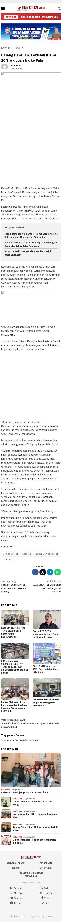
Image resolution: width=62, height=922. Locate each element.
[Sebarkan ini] (35, 572)
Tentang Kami (45, 867)
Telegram (18, 903)
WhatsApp (18, 893)
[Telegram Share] (50, 572)
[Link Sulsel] (31, 7)
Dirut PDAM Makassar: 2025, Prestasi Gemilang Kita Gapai (46, 669)
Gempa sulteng (10, 553)
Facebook (18, 888)
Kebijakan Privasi (15, 863)
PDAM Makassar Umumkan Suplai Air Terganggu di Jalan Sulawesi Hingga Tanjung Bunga (14, 666)
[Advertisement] (31, 153)
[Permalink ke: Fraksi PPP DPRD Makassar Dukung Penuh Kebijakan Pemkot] (47, 619)
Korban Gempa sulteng (46, 553)
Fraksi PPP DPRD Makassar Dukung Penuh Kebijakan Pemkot (46, 634)
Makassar (5, 789)
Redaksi (16, 867)
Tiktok (47, 898)
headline (26, 553)
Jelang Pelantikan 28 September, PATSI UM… (35, 828)
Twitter (47, 888)
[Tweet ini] (42, 572)
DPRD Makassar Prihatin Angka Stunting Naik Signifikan (46, 702)
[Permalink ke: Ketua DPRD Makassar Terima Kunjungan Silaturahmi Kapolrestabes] (15, 618)
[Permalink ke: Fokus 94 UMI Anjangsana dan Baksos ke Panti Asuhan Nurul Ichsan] (31, 770)
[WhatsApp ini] (57, 572)
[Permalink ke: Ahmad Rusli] (4, 66)
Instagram (47, 893)
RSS (47, 903)
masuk (16, 739)
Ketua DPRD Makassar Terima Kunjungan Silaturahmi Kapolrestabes (13, 632)
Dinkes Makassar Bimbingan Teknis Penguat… (32, 803)
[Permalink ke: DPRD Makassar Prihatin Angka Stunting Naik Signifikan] (47, 687)
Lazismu (7, 559)
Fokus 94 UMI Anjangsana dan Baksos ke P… (25, 792)
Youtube (18, 898)
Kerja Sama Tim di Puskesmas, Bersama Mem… (35, 816)
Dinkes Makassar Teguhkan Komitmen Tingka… (34, 841)
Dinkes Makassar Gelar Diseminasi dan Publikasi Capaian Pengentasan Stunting (14, 706)
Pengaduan (46, 863)
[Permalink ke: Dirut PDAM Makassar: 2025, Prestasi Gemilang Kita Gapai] (47, 653)
